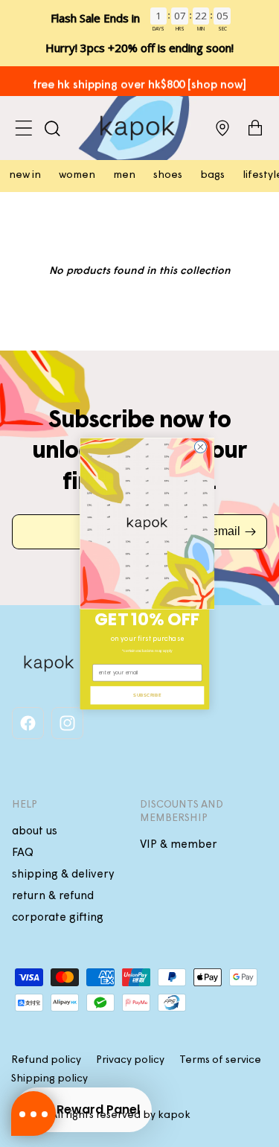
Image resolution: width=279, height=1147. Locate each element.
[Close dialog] (200, 447)
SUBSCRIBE (147, 694)
